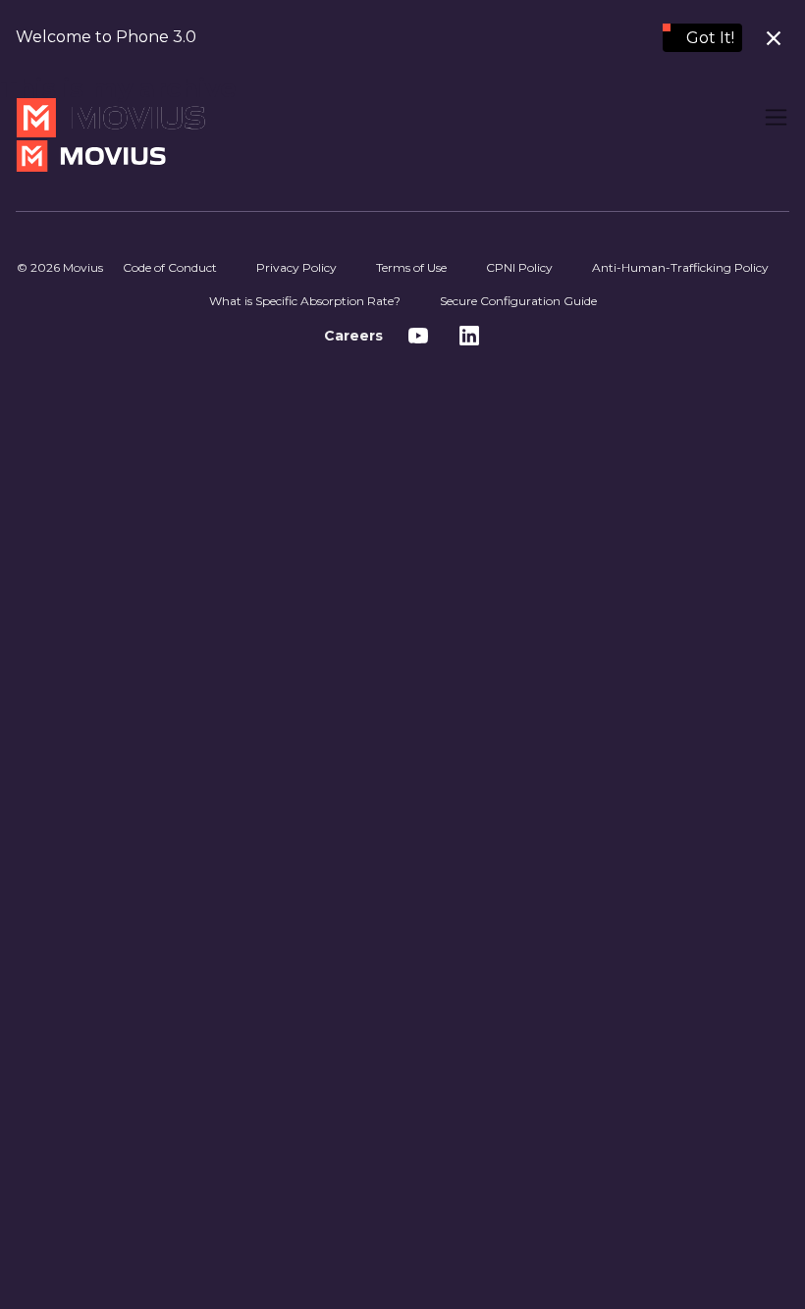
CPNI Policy (519, 267)
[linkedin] (469, 335)
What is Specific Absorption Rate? (305, 300)
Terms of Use (411, 267)
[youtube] (418, 335)
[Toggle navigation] (776, 117)
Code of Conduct (170, 267)
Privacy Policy (296, 267)
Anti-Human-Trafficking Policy (680, 267)
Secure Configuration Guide (518, 300)
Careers (353, 335)
